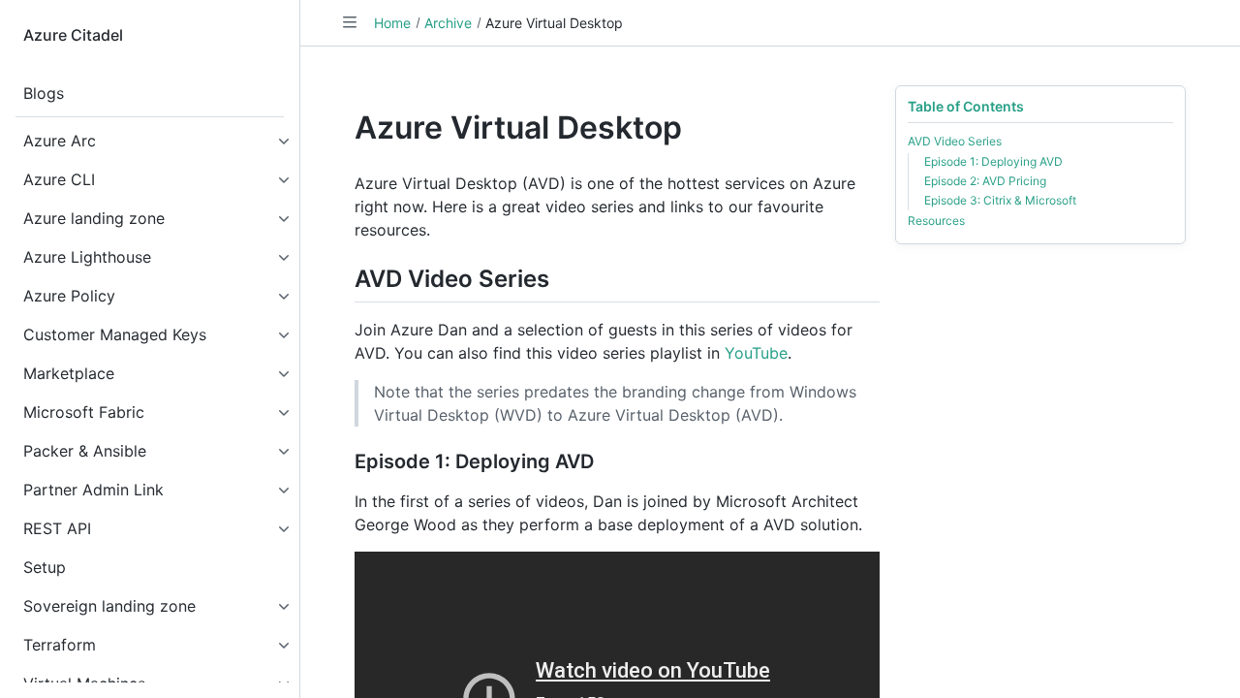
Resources (936, 220)
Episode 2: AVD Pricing (985, 181)
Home (392, 23)
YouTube (756, 353)
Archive (448, 23)
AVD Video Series (955, 141)
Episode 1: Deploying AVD (993, 161)
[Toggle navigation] (349, 22)
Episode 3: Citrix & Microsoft (1000, 200)
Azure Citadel (73, 35)
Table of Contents (966, 106)
